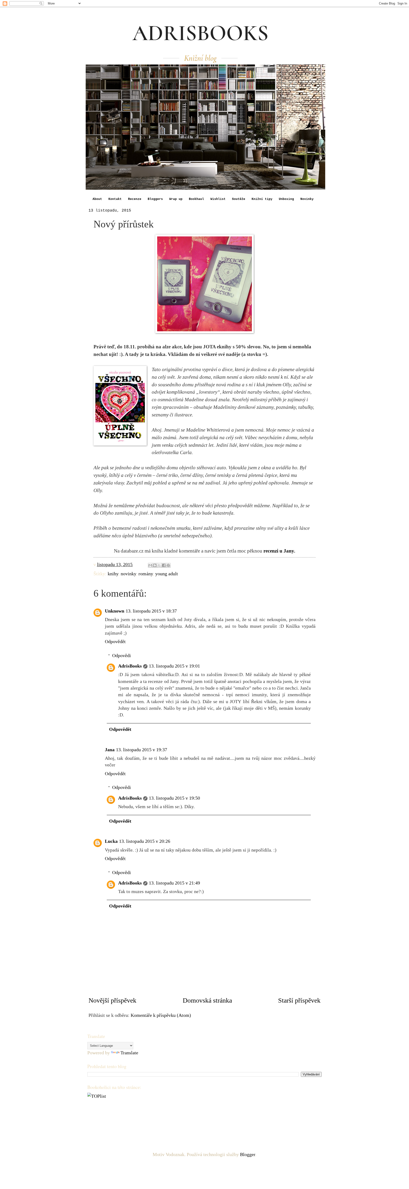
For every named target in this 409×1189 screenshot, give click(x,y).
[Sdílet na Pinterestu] (168, 565)
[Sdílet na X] (159, 565)
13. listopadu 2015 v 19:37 (141, 749)
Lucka (111, 841)
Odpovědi (121, 655)
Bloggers (155, 199)
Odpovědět (115, 641)
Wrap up (175, 199)
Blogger (247, 1154)
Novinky (307, 199)
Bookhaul (196, 199)
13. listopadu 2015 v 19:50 (174, 798)
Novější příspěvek (112, 1000)
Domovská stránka (207, 1000)
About (97, 199)
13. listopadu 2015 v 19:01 (174, 665)
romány (145, 573)
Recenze (134, 199)
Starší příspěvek (299, 1000)
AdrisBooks (130, 665)
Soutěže (238, 199)
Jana (110, 749)
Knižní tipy (262, 199)
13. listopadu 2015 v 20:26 (144, 841)
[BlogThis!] (154, 565)
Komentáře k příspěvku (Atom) (161, 1015)
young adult (166, 573)
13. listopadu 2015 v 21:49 (174, 882)
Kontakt (115, 199)
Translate (129, 1052)
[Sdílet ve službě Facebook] (163, 565)
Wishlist (218, 199)
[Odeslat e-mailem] (150, 565)
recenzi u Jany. (279, 551)
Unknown (114, 610)
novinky (128, 573)
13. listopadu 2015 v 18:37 (151, 610)
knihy (113, 573)
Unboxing (286, 199)
